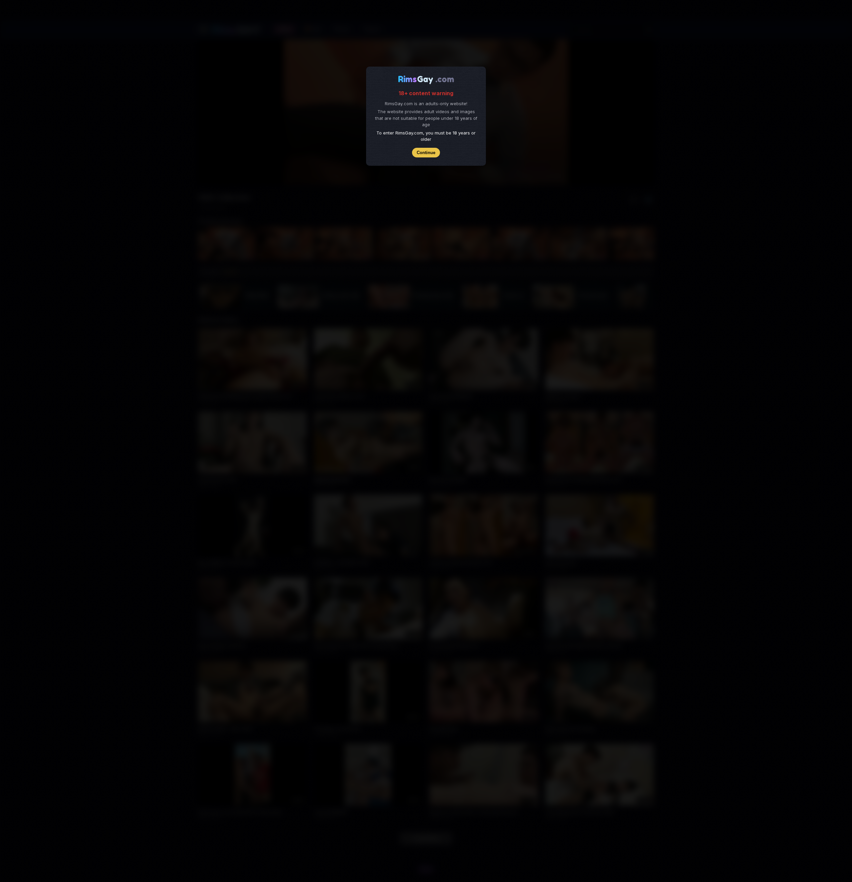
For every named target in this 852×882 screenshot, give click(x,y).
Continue (426, 152)
